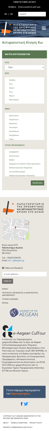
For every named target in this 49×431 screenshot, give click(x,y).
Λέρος (11, 96)
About (6, 423)
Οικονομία (13, 127)
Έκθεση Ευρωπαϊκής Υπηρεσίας (22, 176)
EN (5, 14)
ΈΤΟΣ (7, 62)
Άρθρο (12, 160)
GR (11, 14)
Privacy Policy (36, 423)
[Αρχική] (19, 28)
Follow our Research (13, 268)
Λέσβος (12, 80)
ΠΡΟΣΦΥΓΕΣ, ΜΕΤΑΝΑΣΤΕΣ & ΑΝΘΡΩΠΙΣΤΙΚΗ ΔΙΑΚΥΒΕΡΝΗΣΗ (20, 294)
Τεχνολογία (13, 120)
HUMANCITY (14, 152)
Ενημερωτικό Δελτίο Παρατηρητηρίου (24, 164)
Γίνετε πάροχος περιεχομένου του (23, 392)
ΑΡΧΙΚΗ (5, 289)
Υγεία (11, 139)
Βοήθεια (12, 7)
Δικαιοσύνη (14, 116)
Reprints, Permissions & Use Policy (17, 427)
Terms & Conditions (19, 423)
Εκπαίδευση (14, 131)
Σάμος (11, 88)
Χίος (11, 84)
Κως (11, 92)
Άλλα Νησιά (14, 100)
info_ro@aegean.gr (16, 260)
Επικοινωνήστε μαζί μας (29, 7)
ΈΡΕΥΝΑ (5, 303)
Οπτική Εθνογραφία (17, 172)
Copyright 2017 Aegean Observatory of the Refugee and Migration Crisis (22, 417)
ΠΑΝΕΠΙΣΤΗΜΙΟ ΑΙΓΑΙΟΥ (24, 2)
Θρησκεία (13, 123)
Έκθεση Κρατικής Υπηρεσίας (20, 168)
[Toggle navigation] (44, 28)
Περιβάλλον (14, 135)
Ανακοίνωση (14, 156)
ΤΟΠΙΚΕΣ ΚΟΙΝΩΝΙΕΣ (10, 299)
